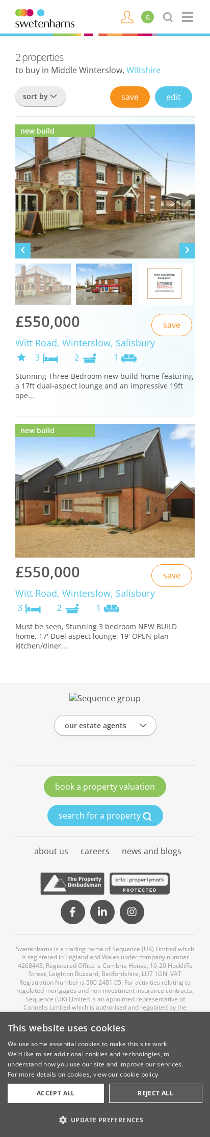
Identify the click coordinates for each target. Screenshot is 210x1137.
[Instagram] (132, 912)
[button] (105, 1120)
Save (130, 97)
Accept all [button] (56, 1093)
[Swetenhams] (44, 17)
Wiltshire (143, 70)
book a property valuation (105, 786)
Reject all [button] (155, 1093)
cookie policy (139, 1074)
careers (95, 851)
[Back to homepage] (188, 17)
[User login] (127, 16)
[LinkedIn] (102, 912)
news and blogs (151, 851)
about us (51, 851)
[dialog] (105, 1074)
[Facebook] (73, 912)
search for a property (101, 815)
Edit (173, 97)
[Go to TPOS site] (72, 883)
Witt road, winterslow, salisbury (85, 343)
